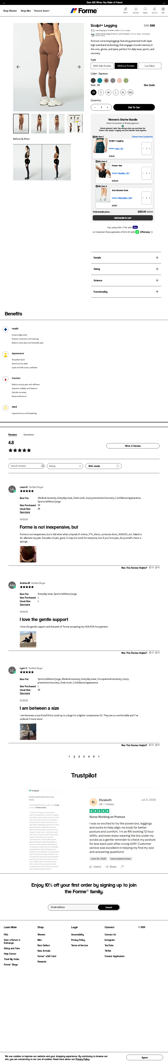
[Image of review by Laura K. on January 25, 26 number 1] (28, 554)
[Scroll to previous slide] (18, 67)
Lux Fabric (150, 65)
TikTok (108, 950)
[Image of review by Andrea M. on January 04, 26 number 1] (28, 639)
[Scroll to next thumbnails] (79, 123)
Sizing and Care (12, 948)
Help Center (10, 953)
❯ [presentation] (163, 2)
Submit (108, 907)
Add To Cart (134, 107)
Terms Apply (125, 30)
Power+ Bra (117, 165)
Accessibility (77, 934)
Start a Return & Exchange (12, 941)
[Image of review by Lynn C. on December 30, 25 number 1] (28, 731)
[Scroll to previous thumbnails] (17, 123)
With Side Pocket (102, 65)
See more (25, 512)
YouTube (109, 945)
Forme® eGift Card (47, 956)
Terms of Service (79, 945)
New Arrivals (44, 950)
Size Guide (149, 84)
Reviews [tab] (12, 434)
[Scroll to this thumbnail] (21, 123)
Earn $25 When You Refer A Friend (84, 2)
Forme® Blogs (11, 964)
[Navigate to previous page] (69, 756)
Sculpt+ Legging (116, 141)
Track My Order (11, 959)
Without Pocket (126, 65)
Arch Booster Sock (120, 190)
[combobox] (65, 466)
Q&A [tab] (28, 434)
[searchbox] (25, 465)
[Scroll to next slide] (79, 67)
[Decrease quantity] (95, 107)
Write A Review (133, 445)
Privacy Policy (82, 1059)
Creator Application (115, 956)
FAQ (6, 934)
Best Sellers (44, 945)
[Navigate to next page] (98, 756)
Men (40, 939)
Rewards (42, 961)
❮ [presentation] (4, 2)
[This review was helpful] (150, 567)
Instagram (110, 939)
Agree (145, 1057)
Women (41, 934)
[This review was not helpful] (156, 567)
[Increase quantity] (107, 107)
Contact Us (110, 934)
